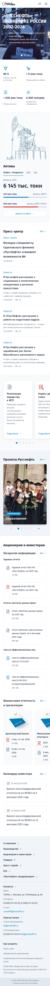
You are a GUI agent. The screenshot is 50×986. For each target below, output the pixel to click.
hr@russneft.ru (10, 925)
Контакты (8, 886)
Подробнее (12, 433)
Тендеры (7, 860)
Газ (35, 172)
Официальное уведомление (16, 953)
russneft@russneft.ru (13, 911)
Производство (10, 849)
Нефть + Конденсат (13, 172)
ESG (5, 871)
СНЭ (29, 172)
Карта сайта (8, 949)
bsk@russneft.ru (28, 934)
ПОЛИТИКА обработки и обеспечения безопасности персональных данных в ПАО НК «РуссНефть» (24, 969)
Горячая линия (11, 917)
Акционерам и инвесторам (17, 854)
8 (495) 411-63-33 (11, 934)
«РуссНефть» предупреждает (18, 876)
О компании (9, 843)
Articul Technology (31, 983)
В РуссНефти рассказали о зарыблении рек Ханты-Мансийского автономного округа (24, 351)
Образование (16, 518)
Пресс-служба (10, 865)
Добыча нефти (23, 213)
